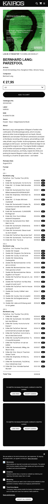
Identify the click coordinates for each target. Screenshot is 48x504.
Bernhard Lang (8, 76)
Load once (15, 394)
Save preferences (9, 495)
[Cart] (40, 3)
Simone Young (38, 70)
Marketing (10, 479)
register (15, 54)
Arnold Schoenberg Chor (11, 70)
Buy (43, 180)
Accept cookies (30, 394)
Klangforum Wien (27, 70)
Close (44, 454)
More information (33, 458)
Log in (5, 54)
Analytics (10, 472)
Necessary (10, 462)
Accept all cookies (24, 499)
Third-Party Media (12, 487)
